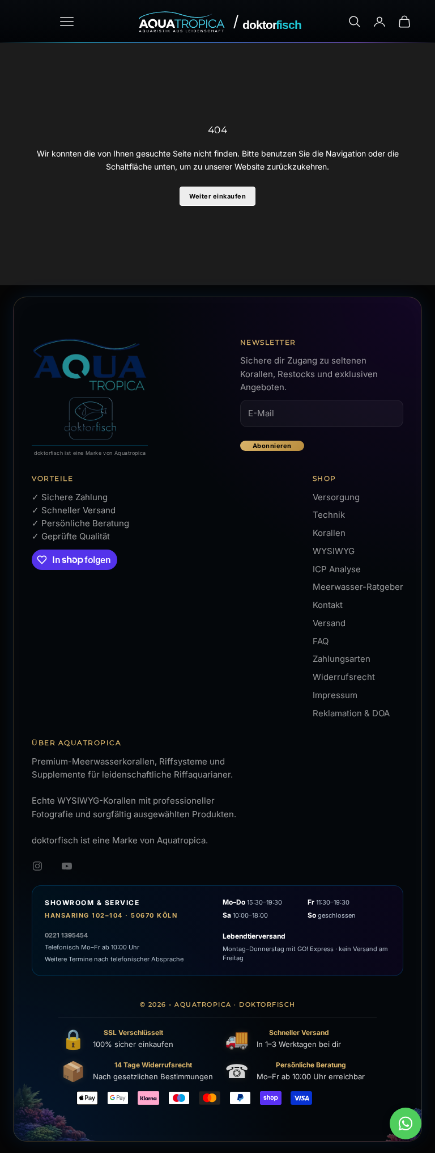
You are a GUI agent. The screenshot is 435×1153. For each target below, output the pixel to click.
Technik (329, 514)
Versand (329, 623)
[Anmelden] (379, 21)
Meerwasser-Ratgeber (358, 586)
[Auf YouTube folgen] (66, 866)
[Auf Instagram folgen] (37, 866)
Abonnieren (272, 446)
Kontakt (328, 604)
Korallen (329, 532)
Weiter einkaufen (217, 196)
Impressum (335, 695)
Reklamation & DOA (351, 713)
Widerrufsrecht (344, 676)
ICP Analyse (337, 569)
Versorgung (336, 497)
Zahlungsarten (341, 658)
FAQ (321, 641)
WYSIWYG (334, 551)
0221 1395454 (66, 935)
